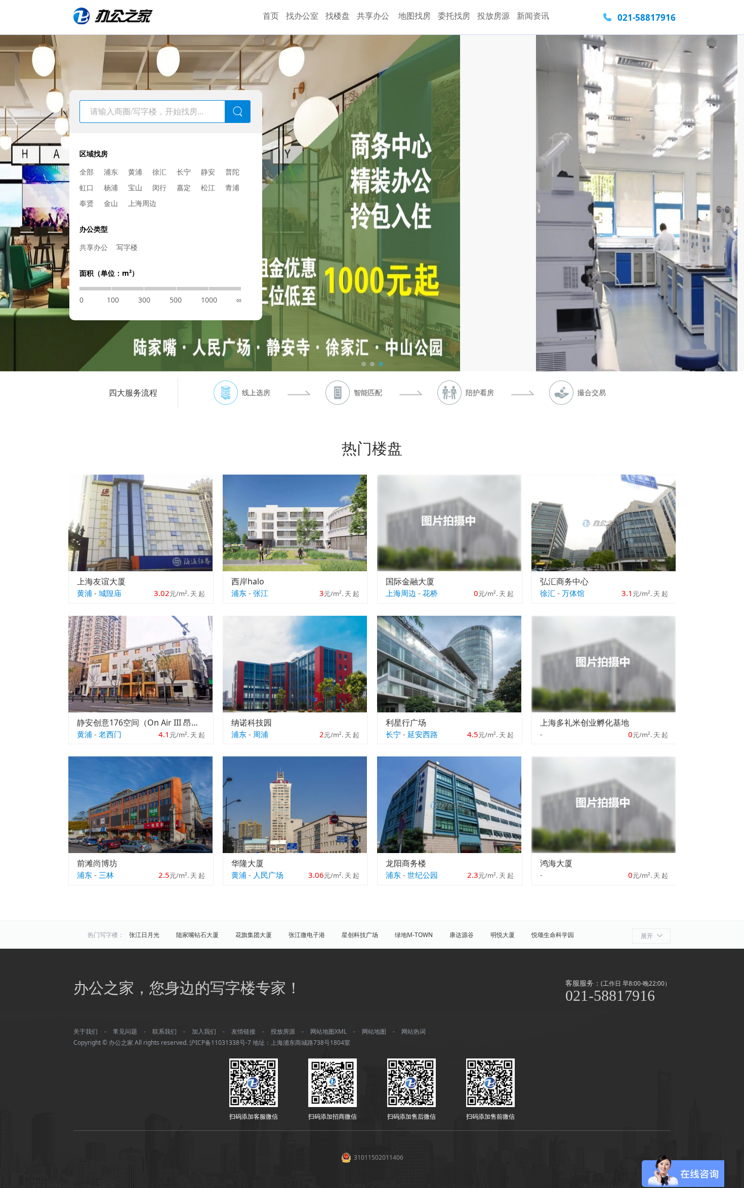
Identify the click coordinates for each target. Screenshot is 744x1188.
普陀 (232, 172)
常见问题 (125, 1031)
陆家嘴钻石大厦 (197, 934)
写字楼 (127, 247)
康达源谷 (461, 934)
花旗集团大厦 (253, 934)
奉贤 (86, 203)
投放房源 (493, 15)
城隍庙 (110, 593)
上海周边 (142, 203)
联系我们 (164, 1031)
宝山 (135, 187)
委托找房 (454, 15)
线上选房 (256, 392)
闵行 (159, 187)
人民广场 (268, 875)
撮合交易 (591, 392)
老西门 (110, 734)
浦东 (111, 172)
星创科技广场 (360, 934)
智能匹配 (368, 392)
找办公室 (302, 15)
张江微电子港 (306, 934)
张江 (260, 593)
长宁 (184, 172)
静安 (208, 172)
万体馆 (573, 593)
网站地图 (374, 1031)
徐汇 (159, 172)
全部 (86, 172)
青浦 (232, 187)
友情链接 (243, 1031)
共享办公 (374, 15)
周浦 (260, 734)
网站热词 (413, 1031)
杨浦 (111, 187)
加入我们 (204, 1031)
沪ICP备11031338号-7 (220, 1042)
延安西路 (422, 734)
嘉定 (184, 187)
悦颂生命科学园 (552, 934)
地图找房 (414, 15)
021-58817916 (646, 17)
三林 (106, 875)
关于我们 (85, 1031)
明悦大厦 (502, 934)
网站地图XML (328, 1031)
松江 (208, 187)
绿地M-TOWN (414, 934)
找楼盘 (337, 15)
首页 (271, 15)
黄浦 (135, 172)
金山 (111, 203)
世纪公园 (422, 875)
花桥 (430, 593)
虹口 (86, 187)
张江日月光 (144, 934)
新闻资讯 (533, 15)
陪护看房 (480, 392)
